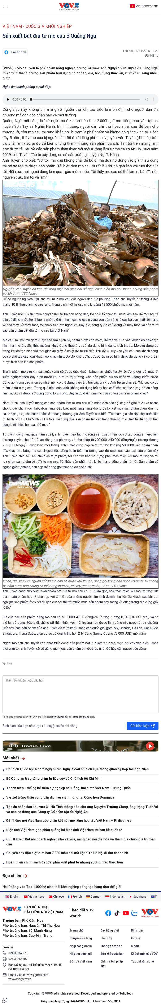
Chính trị (106, 938)
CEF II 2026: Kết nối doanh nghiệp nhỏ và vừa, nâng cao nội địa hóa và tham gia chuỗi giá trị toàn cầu (81, 841)
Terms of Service (80, 717)
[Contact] (5, 1000)
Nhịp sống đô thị (81, 946)
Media (135, 946)
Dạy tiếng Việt (109, 930)
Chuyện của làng (81, 938)
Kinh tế (135, 938)
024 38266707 (17, 959)
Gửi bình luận (139, 726)
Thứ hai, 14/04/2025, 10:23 (140, 51)
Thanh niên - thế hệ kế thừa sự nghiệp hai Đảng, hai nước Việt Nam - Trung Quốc (68, 788)
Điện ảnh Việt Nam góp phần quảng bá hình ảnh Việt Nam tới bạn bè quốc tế (64, 830)
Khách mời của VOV (144, 953)
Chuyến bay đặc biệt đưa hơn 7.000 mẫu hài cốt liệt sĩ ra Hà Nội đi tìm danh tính (67, 853)
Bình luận (137, 930)
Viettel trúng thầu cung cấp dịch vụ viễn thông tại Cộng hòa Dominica (60, 797)
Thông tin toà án (111, 946)
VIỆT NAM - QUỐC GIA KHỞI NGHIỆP (37, 26)
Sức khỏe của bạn (112, 953)
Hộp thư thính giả (81, 953)
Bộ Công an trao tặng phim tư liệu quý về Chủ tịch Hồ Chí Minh (54, 779)
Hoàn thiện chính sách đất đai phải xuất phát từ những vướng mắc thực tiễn (64, 862)
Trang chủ (76, 930)
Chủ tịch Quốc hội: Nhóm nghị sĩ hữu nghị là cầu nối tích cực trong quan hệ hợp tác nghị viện (77, 769)
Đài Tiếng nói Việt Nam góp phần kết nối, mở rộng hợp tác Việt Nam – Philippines (68, 820)
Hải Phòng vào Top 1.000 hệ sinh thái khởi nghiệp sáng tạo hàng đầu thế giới (62, 887)
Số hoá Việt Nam (81, 961)
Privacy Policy (59, 717)
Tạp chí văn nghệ (142, 961)
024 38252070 (17, 953)
